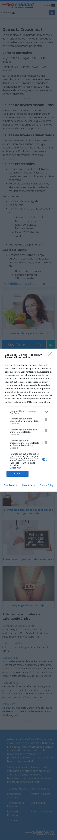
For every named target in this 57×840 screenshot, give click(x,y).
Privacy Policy (46, 485)
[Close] (51, 355)
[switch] (44, 419)
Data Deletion (10, 485)
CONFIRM (17, 474)
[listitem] (28, 412)
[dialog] (28, 420)
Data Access (28, 485)
